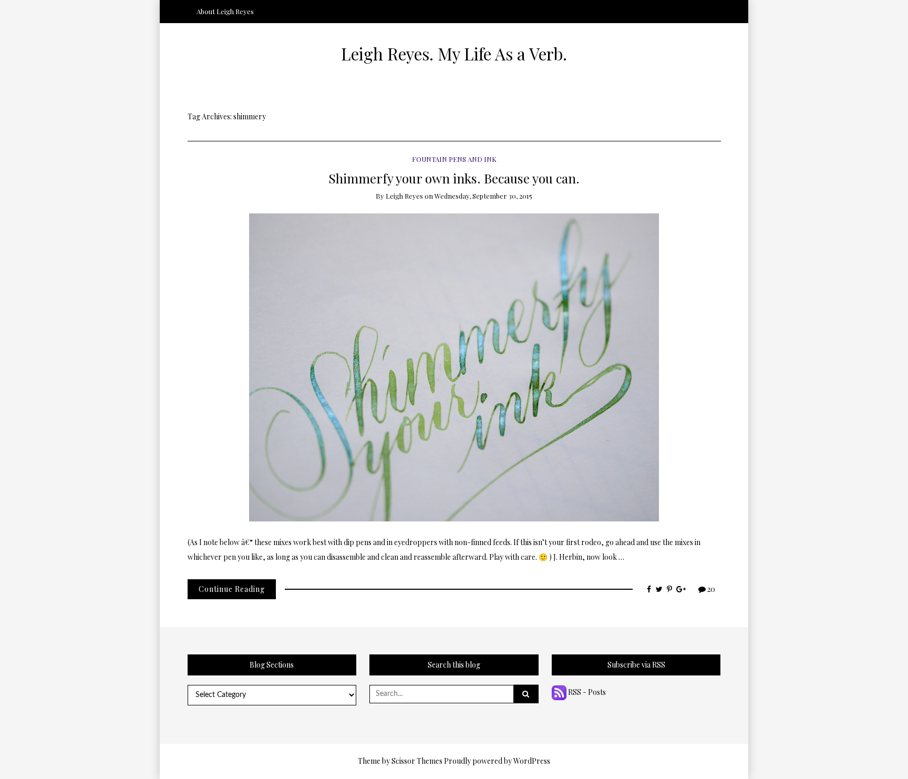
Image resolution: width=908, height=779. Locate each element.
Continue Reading (232, 589)
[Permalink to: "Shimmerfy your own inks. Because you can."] (454, 367)
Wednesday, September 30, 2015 (483, 195)
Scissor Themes (416, 761)
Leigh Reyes (404, 195)
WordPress (531, 761)
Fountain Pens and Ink (454, 159)
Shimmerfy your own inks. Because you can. (454, 178)
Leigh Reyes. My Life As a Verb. (454, 54)
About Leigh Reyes (225, 11)
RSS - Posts (586, 692)
